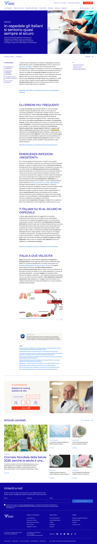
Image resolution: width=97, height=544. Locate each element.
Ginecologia (7, 21)
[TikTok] (71, 534)
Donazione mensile (33, 396)
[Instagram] (60, 534)
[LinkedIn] (68, 534)
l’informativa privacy (29, 505)
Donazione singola (18, 396)
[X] (75, 534)
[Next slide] (61, 319)
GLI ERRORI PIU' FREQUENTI (9, 67)
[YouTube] (64, 534)
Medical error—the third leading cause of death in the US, (39, 363)
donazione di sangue (78, 64)
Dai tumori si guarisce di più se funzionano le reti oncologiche (38, 246)
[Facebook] (57, 534)
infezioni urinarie (77, 67)
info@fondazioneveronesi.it (36, 535)
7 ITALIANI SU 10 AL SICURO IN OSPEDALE (11, 77)
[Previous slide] (57, 319)
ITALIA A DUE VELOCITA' (8, 81)
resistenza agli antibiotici (79, 69)
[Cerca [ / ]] (92, 8)
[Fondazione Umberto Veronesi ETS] (9, 3)
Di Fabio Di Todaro (9, 56)
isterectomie (55, 130)
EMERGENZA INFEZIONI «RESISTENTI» (8, 72)
